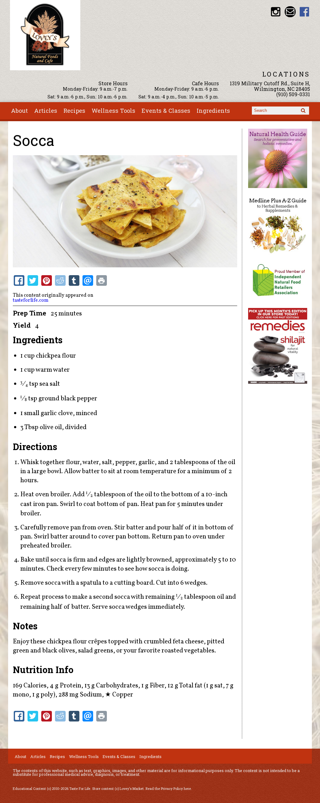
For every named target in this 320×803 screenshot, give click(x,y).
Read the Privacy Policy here (168, 788)
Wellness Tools (113, 110)
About (19, 110)
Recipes (74, 110)
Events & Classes (166, 110)
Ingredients (213, 110)
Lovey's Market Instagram (275, 11)
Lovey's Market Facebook (304, 11)
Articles (45, 110)
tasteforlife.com (30, 300)
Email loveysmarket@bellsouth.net (290, 11)
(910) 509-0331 (293, 94)
